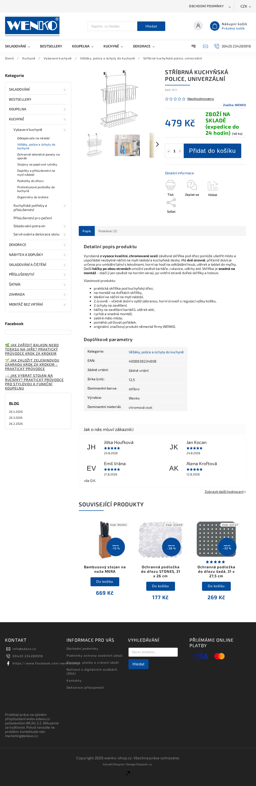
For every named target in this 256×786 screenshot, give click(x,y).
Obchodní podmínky (206, 6)
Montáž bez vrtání (26, 304)
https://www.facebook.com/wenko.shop (46, 663)
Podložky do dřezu (30, 181)
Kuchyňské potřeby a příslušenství (30, 207)
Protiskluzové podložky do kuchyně (36, 189)
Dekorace (17, 244)
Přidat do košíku (212, 150)
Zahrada (17, 294)
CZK (244, 6)
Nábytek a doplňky (26, 254)
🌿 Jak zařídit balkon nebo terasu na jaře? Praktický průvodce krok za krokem (32, 349)
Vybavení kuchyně (28, 129)
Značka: (234, 105)
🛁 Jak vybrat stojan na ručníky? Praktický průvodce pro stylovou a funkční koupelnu (34, 381)
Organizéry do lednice (32, 197)
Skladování (19, 89)
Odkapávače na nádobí (33, 138)
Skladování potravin (29, 226)
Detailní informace (179, 173)
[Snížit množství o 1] (168, 151)
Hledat (151, 26)
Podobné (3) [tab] (108, 231)
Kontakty (74, 680)
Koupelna (17, 109)
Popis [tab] (86, 231)
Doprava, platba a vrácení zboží (92, 662)
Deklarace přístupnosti (85, 687)
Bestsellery (20, 99)
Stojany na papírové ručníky (37, 164)
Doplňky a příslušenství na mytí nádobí (36, 172)
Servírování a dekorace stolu (37, 234)
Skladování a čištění (27, 264)
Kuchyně (16, 119)
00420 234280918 (27, 656)
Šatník (15, 284)
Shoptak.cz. (144, 764)
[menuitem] (20, 46)
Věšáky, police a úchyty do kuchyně (36, 146)
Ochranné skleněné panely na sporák (38, 156)
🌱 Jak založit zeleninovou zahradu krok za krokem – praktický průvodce (32, 364)
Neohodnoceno (201, 99)
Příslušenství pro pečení (33, 218)
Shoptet (119, 764)
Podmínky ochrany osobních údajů (94, 655)
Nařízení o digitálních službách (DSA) (91, 671)
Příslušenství (21, 274)
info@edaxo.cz (24, 649)
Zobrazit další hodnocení (224, 491)
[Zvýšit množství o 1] (180, 151)
